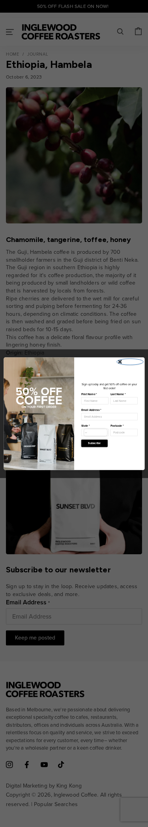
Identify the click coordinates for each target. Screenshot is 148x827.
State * (85, 426)
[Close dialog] (130, 361)
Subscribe (94, 443)
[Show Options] (95, 432)
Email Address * (91, 410)
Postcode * (117, 426)
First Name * (89, 394)
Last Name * (118, 394)
